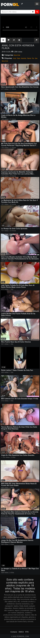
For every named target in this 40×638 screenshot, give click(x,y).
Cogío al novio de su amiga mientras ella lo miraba (18, 116)
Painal (29, 58)
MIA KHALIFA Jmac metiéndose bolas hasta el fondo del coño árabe (19, 484)
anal (14, 58)
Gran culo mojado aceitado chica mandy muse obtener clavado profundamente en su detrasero (20, 258)
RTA (27, 632)
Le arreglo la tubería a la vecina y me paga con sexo (20, 569)
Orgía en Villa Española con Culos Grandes (17, 455)
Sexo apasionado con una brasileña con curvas (20, 87)
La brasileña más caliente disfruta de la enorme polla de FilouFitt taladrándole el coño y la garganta (19, 514)
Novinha (23, 58)
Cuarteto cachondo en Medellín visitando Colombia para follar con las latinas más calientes (17, 174)
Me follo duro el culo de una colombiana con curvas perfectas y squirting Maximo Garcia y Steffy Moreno (19, 145)
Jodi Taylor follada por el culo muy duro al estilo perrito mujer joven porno (17, 286)
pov (33, 58)
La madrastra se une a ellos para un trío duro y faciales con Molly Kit (19, 201)
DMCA (21, 632)
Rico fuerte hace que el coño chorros (16, 342)
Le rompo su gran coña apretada (14, 228)
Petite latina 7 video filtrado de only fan (17, 370)
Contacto (13, 632)
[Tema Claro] (22, 4)
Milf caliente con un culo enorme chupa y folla (19, 398)
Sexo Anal (17, 55)
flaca (18, 58)
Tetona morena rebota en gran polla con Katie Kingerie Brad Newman (19, 428)
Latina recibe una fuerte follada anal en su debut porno (18, 314)
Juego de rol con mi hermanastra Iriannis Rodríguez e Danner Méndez (17, 541)
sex (36, 58)
